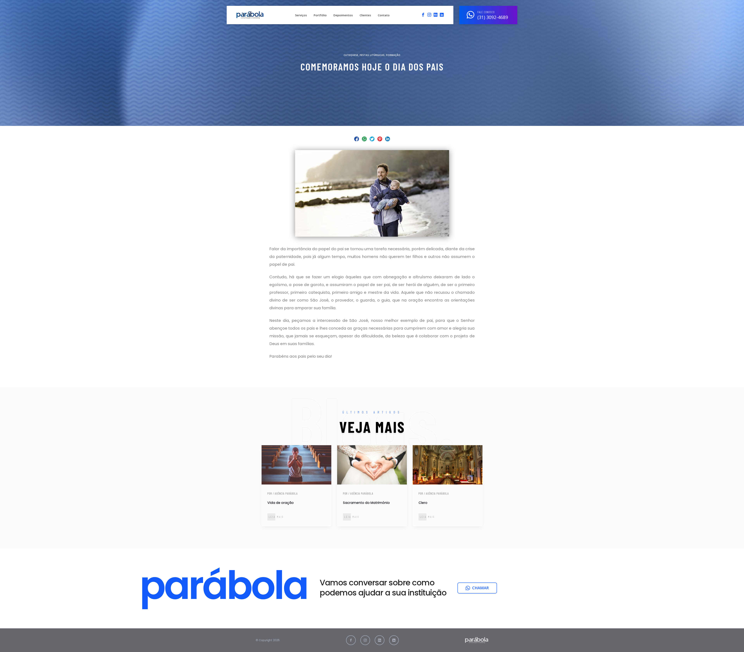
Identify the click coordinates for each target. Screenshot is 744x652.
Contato (384, 15)
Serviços (301, 15)
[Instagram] (429, 15)
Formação (393, 55)
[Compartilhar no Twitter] (372, 139)
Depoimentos (343, 15)
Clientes (365, 15)
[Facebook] (423, 15)
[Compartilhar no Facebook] (356, 139)
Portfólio (320, 15)
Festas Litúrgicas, (373, 55)
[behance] (435, 15)
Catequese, (352, 55)
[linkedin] (442, 15)
